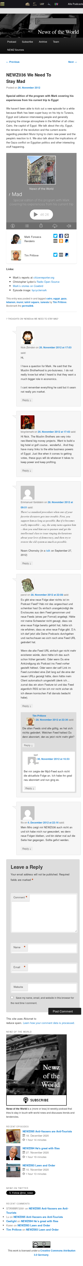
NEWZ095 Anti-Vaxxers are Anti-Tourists (47, 1131)
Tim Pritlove (59, 302)
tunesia (44, 302)
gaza (63, 298)
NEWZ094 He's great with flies (41, 1148)
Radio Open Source (48, 282)
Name (19, 947)
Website (18, 987)
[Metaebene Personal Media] (60, 255)
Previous (13, 62)
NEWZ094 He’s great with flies (39, 1221)
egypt (56, 298)
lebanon (10, 302)
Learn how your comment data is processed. (49, 1023)
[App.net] (66, 236)
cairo (49, 298)
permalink (27, 305)
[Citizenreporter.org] (54, 241)
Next (72, 62)
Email (19, 967)
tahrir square (31, 302)
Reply (26, 400)
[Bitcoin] (60, 241)
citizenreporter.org (43, 277)
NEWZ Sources (15, 49)
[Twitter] (54, 236)
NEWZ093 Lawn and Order (39, 1165)
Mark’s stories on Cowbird (28, 286)
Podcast (11, 41)
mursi (20, 302)
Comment (20, 897)
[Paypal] (66, 241)
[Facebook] (60, 236)
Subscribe (27, 41)
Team (56, 41)
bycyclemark (39, 290)
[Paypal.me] (66, 255)
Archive (43, 41)
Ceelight (11, 1221)
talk (48, 550)
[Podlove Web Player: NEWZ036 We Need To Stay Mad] (41, 191)
